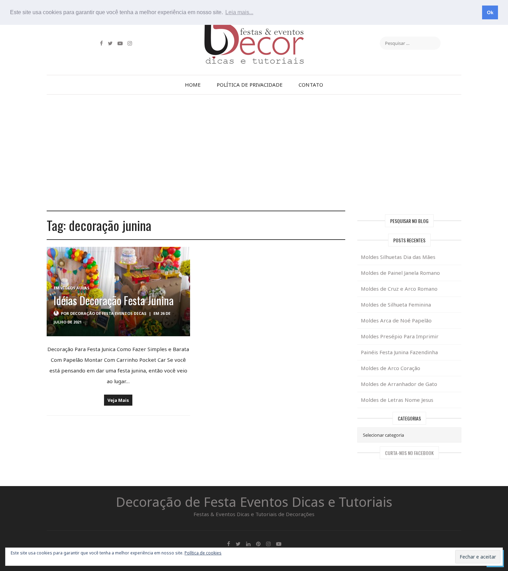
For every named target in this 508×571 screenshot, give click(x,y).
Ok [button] (490, 12)
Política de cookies (203, 553)
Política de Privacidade (250, 84)
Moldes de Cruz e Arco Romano (399, 288)
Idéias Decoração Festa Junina (114, 300)
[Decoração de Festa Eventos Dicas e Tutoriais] (254, 29)
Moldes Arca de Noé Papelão (396, 320)
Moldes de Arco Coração (390, 368)
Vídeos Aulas (75, 287)
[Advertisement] (254, 152)
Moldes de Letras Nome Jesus (397, 399)
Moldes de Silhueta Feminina (396, 304)
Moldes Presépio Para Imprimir (400, 336)
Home (193, 84)
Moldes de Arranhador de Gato (399, 383)
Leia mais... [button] (239, 12)
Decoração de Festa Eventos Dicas (108, 313)
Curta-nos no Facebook (409, 452)
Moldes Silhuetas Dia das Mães (398, 256)
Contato (311, 84)
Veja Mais (118, 400)
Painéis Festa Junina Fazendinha (399, 352)
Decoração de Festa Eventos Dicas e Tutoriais (254, 502)
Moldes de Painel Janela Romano (400, 272)
